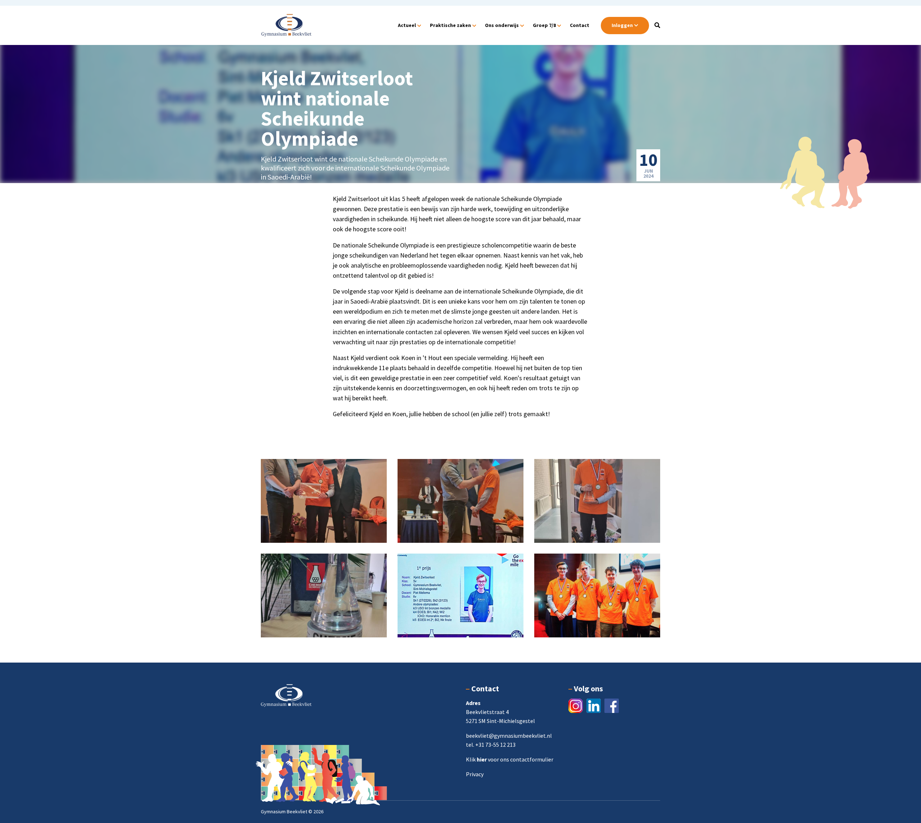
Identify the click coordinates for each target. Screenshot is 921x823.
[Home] (286, 24)
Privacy (475, 774)
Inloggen (622, 25)
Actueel (407, 25)
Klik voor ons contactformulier (509, 759)
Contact (579, 25)
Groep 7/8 (544, 25)
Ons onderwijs (502, 25)
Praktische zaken (450, 25)
